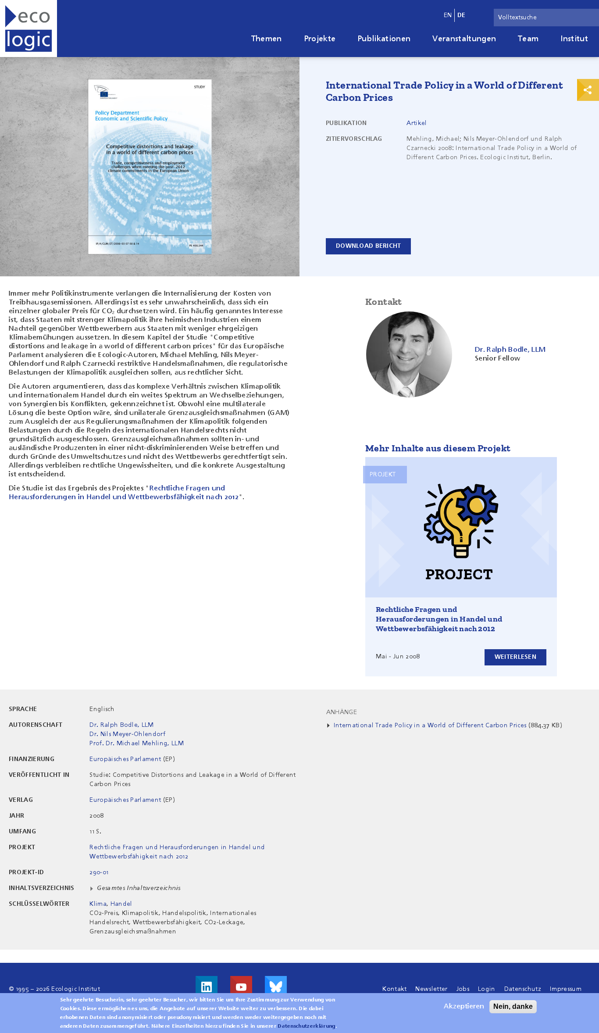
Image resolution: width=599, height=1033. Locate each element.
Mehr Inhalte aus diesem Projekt (437, 448)
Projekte (320, 39)
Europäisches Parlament (125, 759)
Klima (98, 904)
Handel (121, 904)
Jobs (462, 989)
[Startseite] (28, 28)
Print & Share (588, 90)
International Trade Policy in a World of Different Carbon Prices (430, 725)
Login (487, 989)
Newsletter (431, 989)
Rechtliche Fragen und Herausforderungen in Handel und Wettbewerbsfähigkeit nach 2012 (439, 618)
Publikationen (383, 39)
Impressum (565, 989)
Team (528, 39)
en (448, 15)
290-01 (98, 872)
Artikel (416, 123)
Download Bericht (368, 246)
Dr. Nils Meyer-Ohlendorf (127, 734)
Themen (266, 39)
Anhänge (341, 712)
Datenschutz (523, 989)
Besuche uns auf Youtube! (241, 987)
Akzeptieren (464, 1006)
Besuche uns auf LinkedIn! (206, 987)
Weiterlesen (515, 657)
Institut (574, 39)
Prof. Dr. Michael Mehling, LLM (136, 743)
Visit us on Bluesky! (276, 987)
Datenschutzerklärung (306, 1026)
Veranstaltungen (464, 39)
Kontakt (394, 989)
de (461, 15)
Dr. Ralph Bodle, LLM (121, 725)
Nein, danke (513, 1006)
